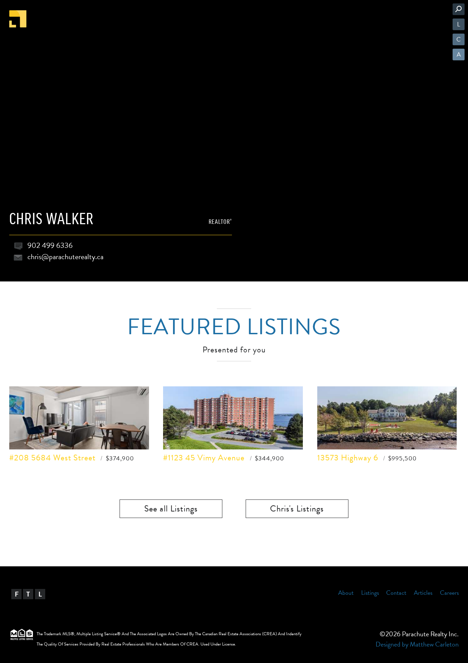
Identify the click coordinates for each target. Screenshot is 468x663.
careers (449, 592)
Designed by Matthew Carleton (417, 644)
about (346, 592)
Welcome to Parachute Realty (17, 18)
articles (423, 592)
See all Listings (171, 508)
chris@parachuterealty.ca (65, 256)
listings (370, 592)
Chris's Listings (297, 508)
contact (396, 592)
